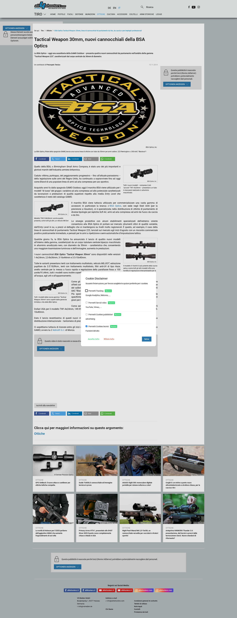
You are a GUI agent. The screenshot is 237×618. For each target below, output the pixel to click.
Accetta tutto (93, 339)
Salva (146, 339)
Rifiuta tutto (109, 339)
